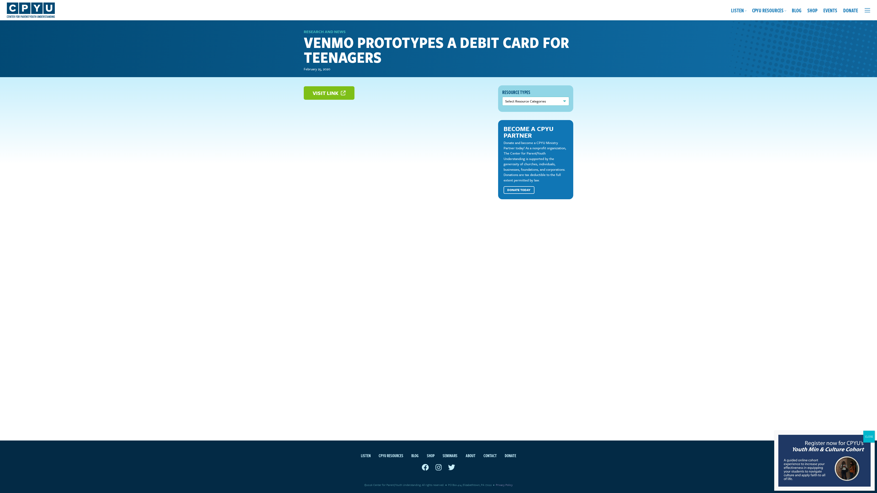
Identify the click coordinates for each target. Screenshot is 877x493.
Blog (796, 10)
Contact (490, 455)
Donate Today (519, 190)
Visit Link (326, 93)
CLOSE (869, 436)
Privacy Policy (504, 485)
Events (830, 10)
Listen (737, 10)
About (470, 455)
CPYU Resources (768, 10)
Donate (850, 10)
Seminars (450, 455)
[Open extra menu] (867, 10)
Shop (812, 10)
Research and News (325, 31)
